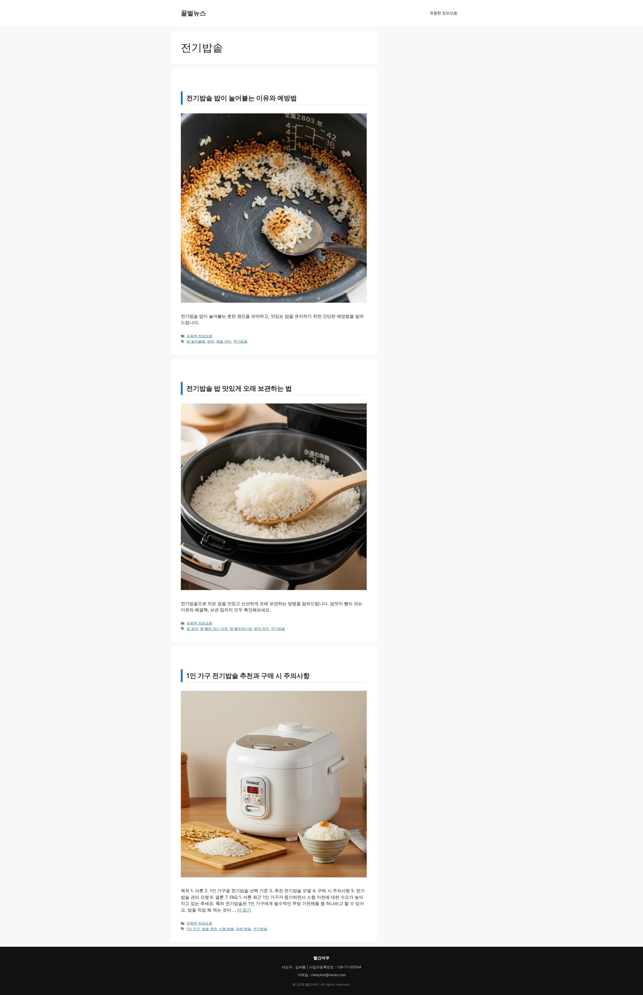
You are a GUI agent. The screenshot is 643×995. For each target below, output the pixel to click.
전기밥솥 (240, 341)
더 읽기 (244, 910)
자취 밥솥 (243, 929)
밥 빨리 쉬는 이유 (214, 628)
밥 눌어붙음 (196, 341)
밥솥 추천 (209, 929)
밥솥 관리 (223, 341)
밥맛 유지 (261, 628)
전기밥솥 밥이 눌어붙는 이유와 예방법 (241, 98)
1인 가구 (193, 929)
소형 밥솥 (226, 929)
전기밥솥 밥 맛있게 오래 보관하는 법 (239, 388)
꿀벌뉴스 (193, 13)
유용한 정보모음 (443, 13)
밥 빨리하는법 (241, 628)
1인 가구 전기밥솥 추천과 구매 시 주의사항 (248, 676)
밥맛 (210, 341)
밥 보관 (192, 628)
